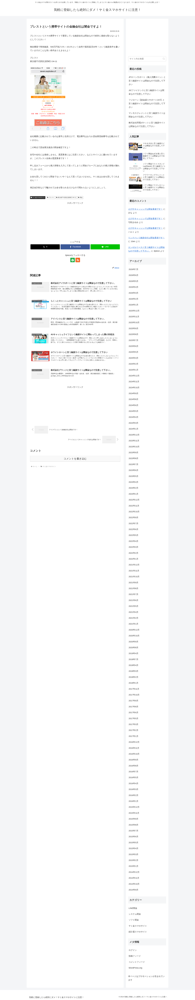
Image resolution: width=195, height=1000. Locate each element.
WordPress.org (135, 968)
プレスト (51, 197)
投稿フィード (135, 956)
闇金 (81, 197)
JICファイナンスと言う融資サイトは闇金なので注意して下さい (146, 92)
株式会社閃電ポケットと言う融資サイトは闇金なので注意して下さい (147, 124)
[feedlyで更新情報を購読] (72, 260)
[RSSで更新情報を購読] (77, 260)
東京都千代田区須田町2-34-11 (67, 197)
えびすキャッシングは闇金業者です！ (145, 209)
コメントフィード (137, 962)
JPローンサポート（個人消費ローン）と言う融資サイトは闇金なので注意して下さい (147, 81)
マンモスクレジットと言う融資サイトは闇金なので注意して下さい (147, 115)
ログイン (133, 950)
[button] (164, 58)
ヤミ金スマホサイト (38, 197)
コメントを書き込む (75, 458)
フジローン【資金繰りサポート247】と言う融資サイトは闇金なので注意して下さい (147, 103)
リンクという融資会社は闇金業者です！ (146, 238)
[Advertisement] (75, 220)
